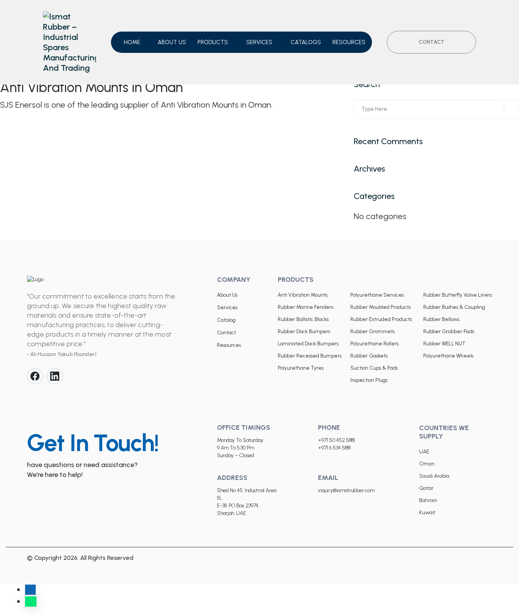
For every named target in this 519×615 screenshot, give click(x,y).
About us (172, 42)
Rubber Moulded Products (380, 307)
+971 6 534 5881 (334, 448)
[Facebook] (35, 376)
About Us (227, 295)
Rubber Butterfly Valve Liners (457, 295)
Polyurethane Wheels (448, 356)
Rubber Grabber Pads (448, 331)
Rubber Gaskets (369, 356)
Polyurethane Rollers (374, 343)
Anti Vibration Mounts (303, 295)
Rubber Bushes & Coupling (454, 307)
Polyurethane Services (377, 295)
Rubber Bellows (441, 319)
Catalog (226, 320)
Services (259, 42)
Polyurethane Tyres (301, 368)
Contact (226, 332)
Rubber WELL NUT (444, 343)
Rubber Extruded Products (381, 319)
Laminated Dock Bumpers (308, 343)
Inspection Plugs (369, 380)
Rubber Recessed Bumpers (310, 356)
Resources (349, 42)
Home (132, 42)
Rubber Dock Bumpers (304, 331)
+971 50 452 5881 (336, 440)
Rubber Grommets (372, 331)
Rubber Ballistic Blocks (303, 319)
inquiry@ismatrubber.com (346, 490)
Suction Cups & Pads (374, 368)
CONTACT (432, 42)
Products (213, 42)
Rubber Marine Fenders (305, 307)
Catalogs (306, 42)
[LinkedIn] (55, 376)
